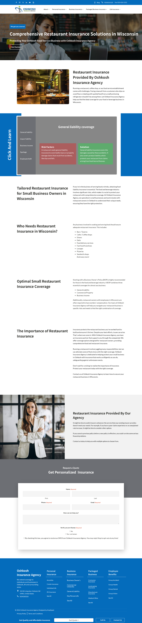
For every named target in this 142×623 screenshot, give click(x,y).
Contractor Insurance (92, 581)
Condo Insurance (52, 584)
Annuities (50, 580)
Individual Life (51, 588)
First (46, 498)
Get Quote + (74, 620)
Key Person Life (73, 596)
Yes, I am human (72, 534)
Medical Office (93, 598)
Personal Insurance (58, 9)
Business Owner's (73, 580)
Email (95, 502)
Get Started (15, 47)
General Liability (73, 591)
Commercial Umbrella (71, 586)
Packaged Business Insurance (95, 9)
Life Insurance (114, 9)
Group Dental (113, 589)
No (72, 531)
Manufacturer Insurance (93, 593)
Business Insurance (75, 9)
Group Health (113, 584)
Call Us (102, 620)
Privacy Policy (21, 613)
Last (95, 498)
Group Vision (112, 593)
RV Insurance (51, 592)
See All (49, 596)
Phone (46, 502)
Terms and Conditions (35, 613)
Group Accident (113, 580)
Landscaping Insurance (92, 587)
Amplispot (50, 610)
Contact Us (118, 620)
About (46, 9)
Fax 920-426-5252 (121, 2)
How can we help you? (71, 513)
